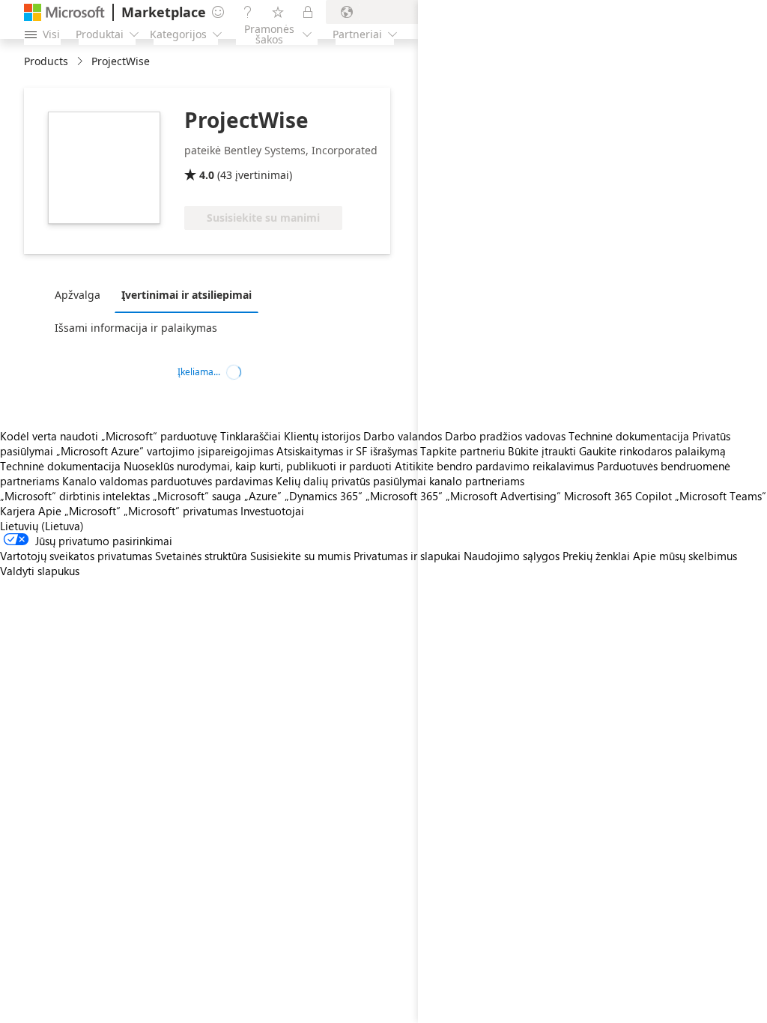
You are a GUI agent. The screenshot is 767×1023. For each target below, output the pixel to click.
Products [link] (46, 61)
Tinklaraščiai (250, 435)
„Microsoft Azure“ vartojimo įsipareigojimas (166, 450)
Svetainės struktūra (201, 555)
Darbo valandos (402, 435)
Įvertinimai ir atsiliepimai (186, 295)
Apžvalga (77, 295)
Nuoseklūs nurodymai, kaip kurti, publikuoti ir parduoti (258, 465)
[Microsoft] (64, 12)
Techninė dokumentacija (60, 465)
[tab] (81, 294)
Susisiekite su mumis (300, 555)
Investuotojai (272, 510)
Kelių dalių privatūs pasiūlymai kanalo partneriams (400, 480)
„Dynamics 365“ (324, 495)
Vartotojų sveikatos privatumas (76, 555)
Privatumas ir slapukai (407, 555)
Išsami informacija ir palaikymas (136, 328)
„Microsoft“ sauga (197, 495)
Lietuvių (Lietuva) (42, 525)
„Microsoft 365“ (404, 495)
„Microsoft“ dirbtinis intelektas (75, 495)
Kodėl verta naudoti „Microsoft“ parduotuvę (108, 435)
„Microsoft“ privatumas (180, 510)
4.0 (206, 175)
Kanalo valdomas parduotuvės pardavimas (167, 480)
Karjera (17, 510)
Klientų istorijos (322, 435)
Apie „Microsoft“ (79, 510)
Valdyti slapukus (39, 570)
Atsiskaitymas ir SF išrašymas (346, 450)
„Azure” (263, 495)
